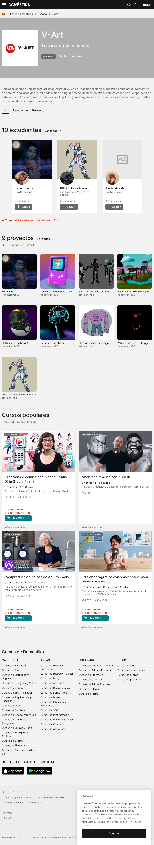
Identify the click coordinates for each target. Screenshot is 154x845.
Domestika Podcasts (13, 802)
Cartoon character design (94, 343)
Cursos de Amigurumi (53, 728)
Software (87, 660)
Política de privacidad (55, 837)
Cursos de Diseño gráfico (55, 687)
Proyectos (39, 110)
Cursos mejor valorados (131, 670)
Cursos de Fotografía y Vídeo (19, 683)
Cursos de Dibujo (50, 678)
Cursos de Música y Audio (17, 727)
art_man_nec (86, 294)
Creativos (47, 797)
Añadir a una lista (15, 527)
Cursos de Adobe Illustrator (95, 670)
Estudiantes (21, 110)
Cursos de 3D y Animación (17, 692)
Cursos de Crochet (51, 724)
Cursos (5, 797)
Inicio (5, 110)
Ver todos (51, 131)
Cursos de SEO (49, 710)
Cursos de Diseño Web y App (19, 714)
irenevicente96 (11, 294)
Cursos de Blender (90, 689)
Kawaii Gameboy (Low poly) (56, 291)
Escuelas (59, 797)
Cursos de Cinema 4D (91, 679)
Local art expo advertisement (19, 394)
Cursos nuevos (126, 665)
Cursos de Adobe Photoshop (96, 665)
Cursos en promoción (130, 679)
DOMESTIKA (19, 4)
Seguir (49, 56)
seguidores (22, 200)
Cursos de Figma (89, 693)
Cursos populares (127, 674)
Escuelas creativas (21, 14)
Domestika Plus (34, 802)
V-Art (52, 34)
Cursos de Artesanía (52, 683)
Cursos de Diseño (12, 687)
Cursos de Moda (11, 705)
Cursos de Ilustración (14, 665)
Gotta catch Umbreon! (15, 343)
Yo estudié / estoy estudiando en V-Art (31, 220)
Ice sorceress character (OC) (57, 343)
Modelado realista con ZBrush (106, 477)
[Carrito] (137, 4)
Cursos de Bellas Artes (53, 692)
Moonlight (8, 291)
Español (8, 818)
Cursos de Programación (54, 714)
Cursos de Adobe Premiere (95, 684)
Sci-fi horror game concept (94, 291)
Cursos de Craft (11, 670)
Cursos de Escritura (13, 710)
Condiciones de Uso (33, 837)
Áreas (45, 660)
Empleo (28, 797)
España (42, 14)
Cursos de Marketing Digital (56, 719)
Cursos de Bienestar (14, 745)
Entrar (147, 4)
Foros (37, 797)
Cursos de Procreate (91, 674)
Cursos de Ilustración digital (56, 673)
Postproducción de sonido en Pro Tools (37, 577)
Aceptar (114, 833)
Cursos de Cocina (12, 740)
